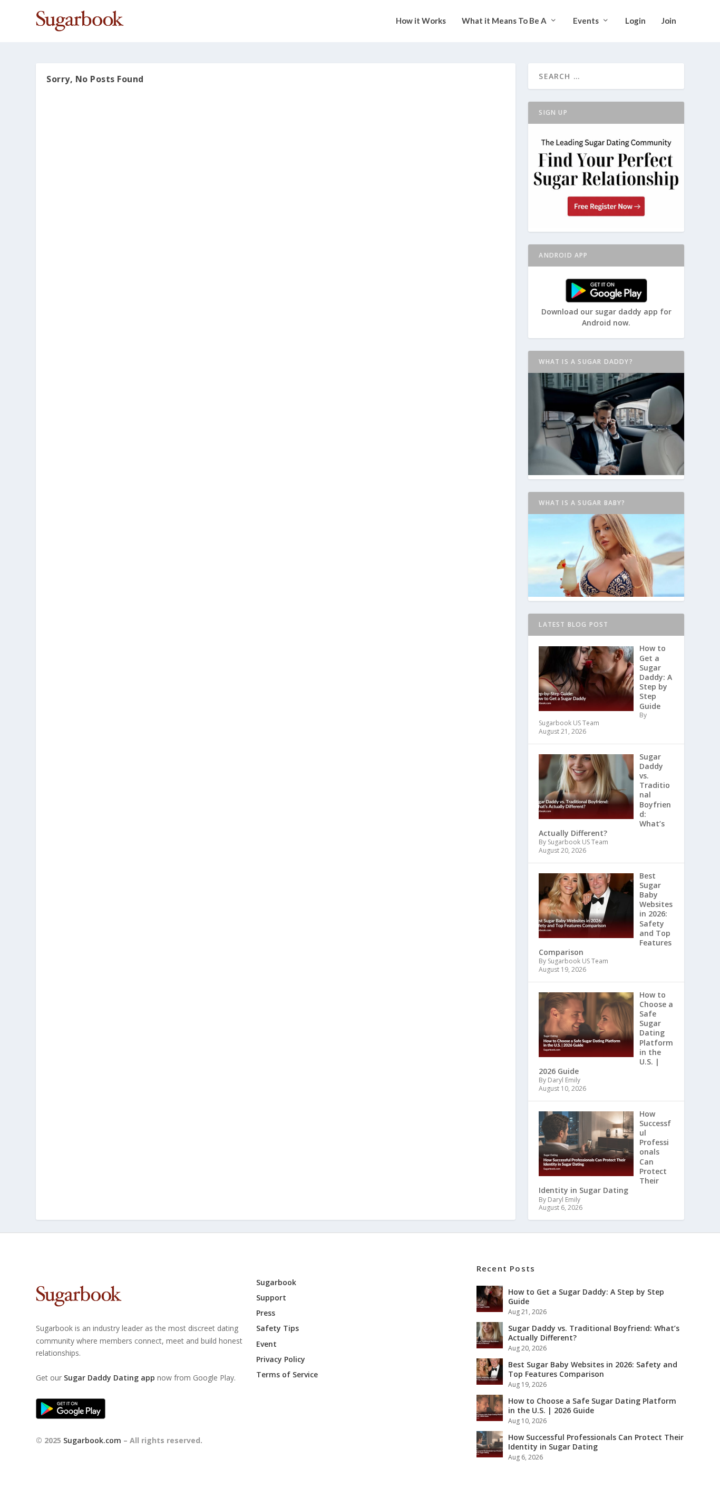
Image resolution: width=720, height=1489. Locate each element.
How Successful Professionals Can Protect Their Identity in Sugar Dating (596, 1442)
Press (265, 1313)
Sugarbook (276, 1282)
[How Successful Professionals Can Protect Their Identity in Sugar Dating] (489, 1444)
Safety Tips (277, 1328)
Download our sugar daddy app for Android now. (606, 317)
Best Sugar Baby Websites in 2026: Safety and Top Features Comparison (592, 1369)
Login (635, 20)
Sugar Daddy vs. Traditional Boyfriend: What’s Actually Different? (593, 1333)
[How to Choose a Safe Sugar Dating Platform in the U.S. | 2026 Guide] (489, 1408)
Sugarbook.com (92, 1440)
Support (271, 1298)
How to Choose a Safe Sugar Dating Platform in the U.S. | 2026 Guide (592, 1405)
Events (586, 20)
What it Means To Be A (504, 20)
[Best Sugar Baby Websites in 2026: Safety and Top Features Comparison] (489, 1371)
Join (668, 20)
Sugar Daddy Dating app (109, 1378)
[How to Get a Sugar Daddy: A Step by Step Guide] (489, 1299)
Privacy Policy (280, 1359)
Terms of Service (287, 1374)
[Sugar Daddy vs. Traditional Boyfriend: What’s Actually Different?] (489, 1335)
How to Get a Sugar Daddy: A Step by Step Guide (586, 1296)
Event (266, 1344)
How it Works (421, 20)
